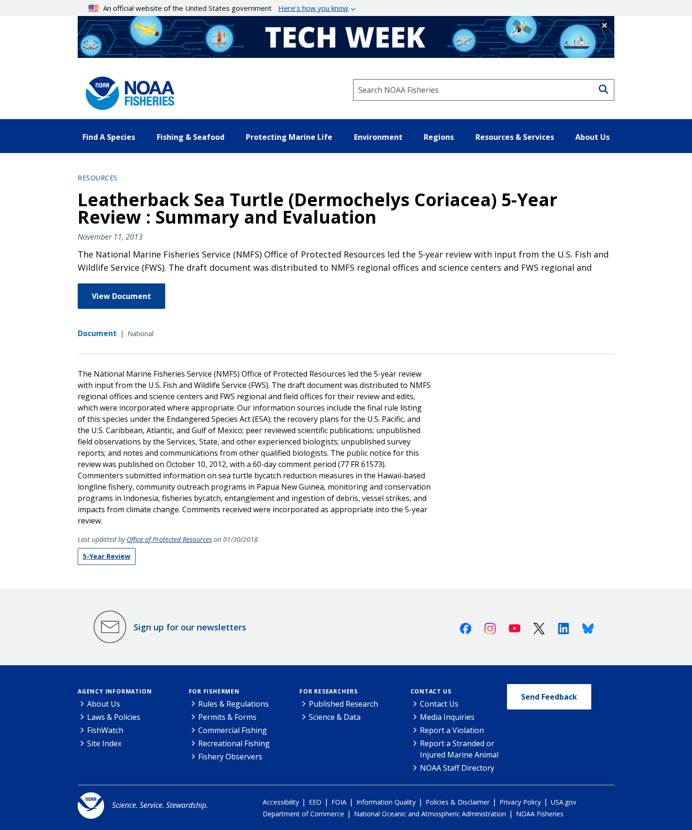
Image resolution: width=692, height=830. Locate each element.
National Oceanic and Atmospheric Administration (430, 813)
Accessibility (281, 802)
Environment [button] (378, 137)
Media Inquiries (447, 717)
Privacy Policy (520, 802)
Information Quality (386, 802)
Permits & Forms (227, 717)
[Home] (127, 90)
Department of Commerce (303, 813)
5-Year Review (106, 556)
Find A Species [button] (108, 137)
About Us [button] (592, 137)
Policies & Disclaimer (458, 802)
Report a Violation (452, 730)
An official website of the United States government (225, 8)
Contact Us (430, 691)
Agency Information (115, 691)
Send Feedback (549, 697)
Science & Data (335, 717)
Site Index (104, 743)
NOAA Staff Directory (457, 768)
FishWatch (105, 730)
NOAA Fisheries (539, 813)
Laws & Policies (113, 717)
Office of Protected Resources (169, 539)
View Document (121, 296)
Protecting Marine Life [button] (289, 137)
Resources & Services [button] (514, 137)
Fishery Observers (230, 756)
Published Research (343, 704)
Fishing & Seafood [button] (191, 137)
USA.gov (563, 802)
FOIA (338, 802)
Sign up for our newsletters (190, 627)
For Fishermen (214, 691)
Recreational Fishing (234, 743)
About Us (103, 704)
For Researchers (328, 691)
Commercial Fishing (232, 730)
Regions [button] (439, 137)
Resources (98, 177)
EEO (315, 802)
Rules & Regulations (233, 704)
